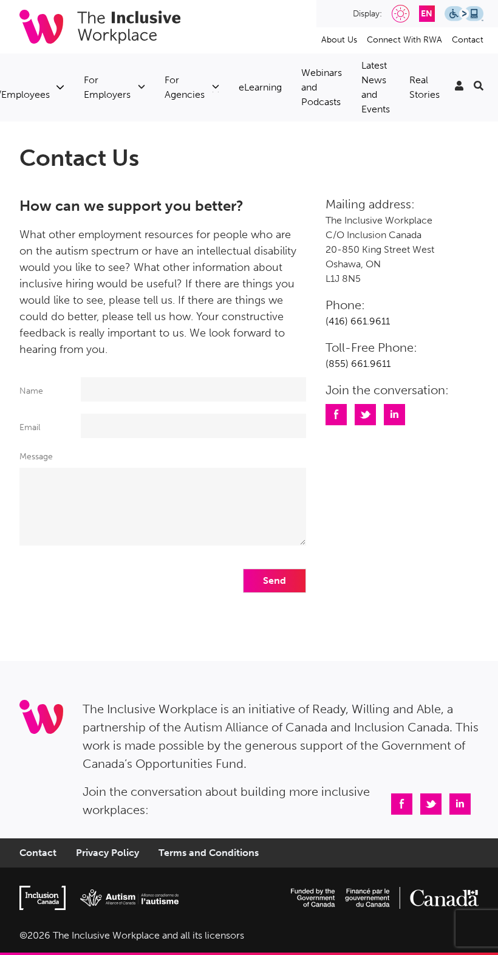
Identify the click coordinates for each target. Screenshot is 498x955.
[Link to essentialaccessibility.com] (466, 13)
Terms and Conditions (209, 852)
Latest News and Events (375, 87)
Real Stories (424, 87)
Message (36, 456)
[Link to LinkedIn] (459, 803)
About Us (339, 40)
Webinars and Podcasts (321, 87)
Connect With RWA (404, 40)
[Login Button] (459, 87)
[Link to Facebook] (401, 803)
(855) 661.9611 (358, 363)
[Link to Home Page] (99, 27)
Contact (467, 40)
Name (31, 391)
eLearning (260, 87)
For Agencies (185, 87)
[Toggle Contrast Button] (400, 13)
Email (29, 427)
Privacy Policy (107, 852)
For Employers (107, 87)
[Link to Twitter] (430, 803)
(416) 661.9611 (358, 321)
